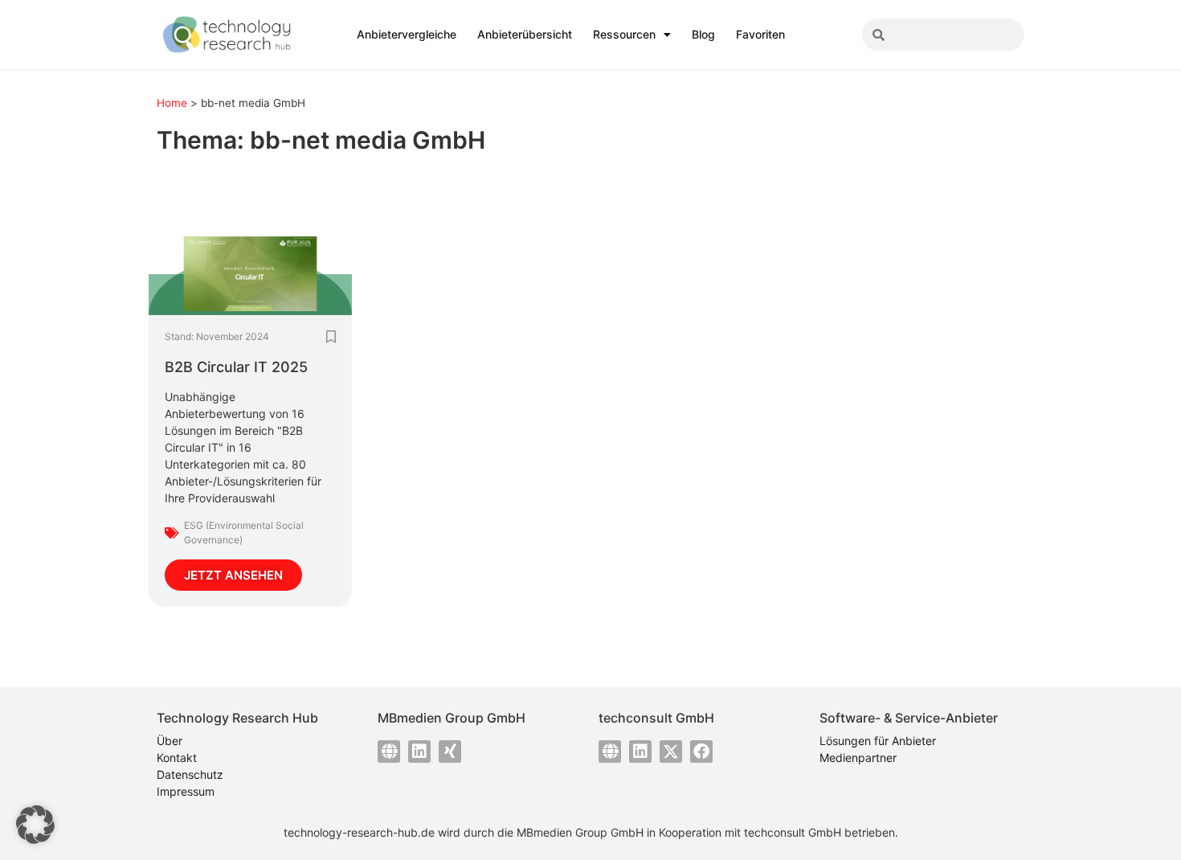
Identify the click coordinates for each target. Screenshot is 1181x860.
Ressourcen (624, 34)
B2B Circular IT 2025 (236, 366)
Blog (703, 34)
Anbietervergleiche (406, 34)
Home (172, 102)
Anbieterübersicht (524, 34)
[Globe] (389, 751)
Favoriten (760, 34)
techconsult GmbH (792, 832)
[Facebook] (701, 751)
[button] (35, 824)
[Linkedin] (419, 751)
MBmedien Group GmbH (580, 832)
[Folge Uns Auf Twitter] (671, 751)
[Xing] (450, 751)
